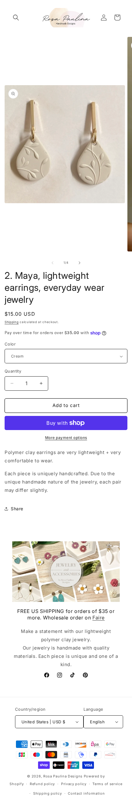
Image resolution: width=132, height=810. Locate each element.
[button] (16, 17)
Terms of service (107, 784)
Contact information (86, 793)
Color (10, 344)
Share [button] (17, 508)
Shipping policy (47, 793)
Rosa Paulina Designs (63, 776)
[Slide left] (52, 263)
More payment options (66, 437)
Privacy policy (74, 784)
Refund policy (42, 784)
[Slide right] (79, 263)
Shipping (12, 322)
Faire (98, 617)
